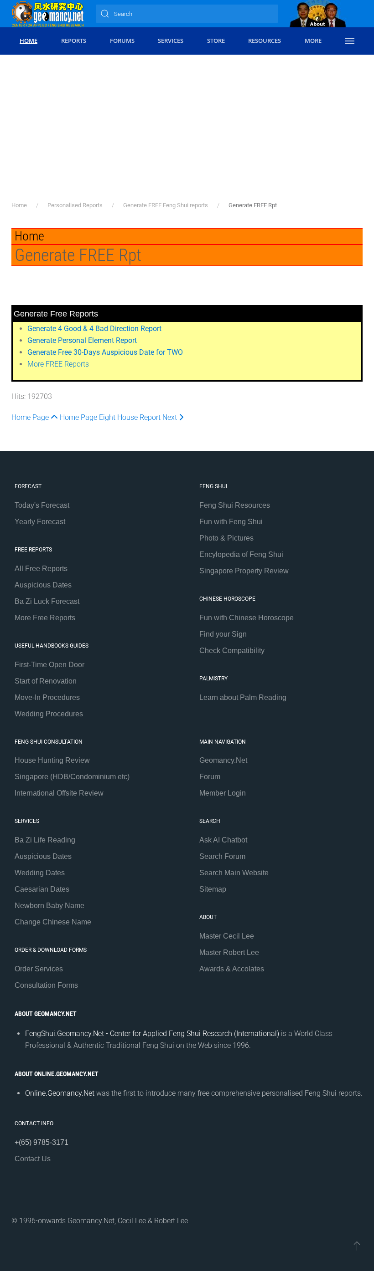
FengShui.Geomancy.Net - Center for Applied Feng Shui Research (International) (152, 1033)
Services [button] (170, 40)
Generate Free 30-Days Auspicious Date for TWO (105, 352)
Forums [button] (122, 40)
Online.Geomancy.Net (59, 1093)
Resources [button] (264, 40)
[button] (350, 41)
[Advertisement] (187, 132)
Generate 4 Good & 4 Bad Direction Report (94, 328)
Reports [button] (73, 40)
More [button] (313, 40)
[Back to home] (47, 13)
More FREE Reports (58, 364)
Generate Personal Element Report (82, 340)
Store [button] (216, 40)
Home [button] (28, 40)
